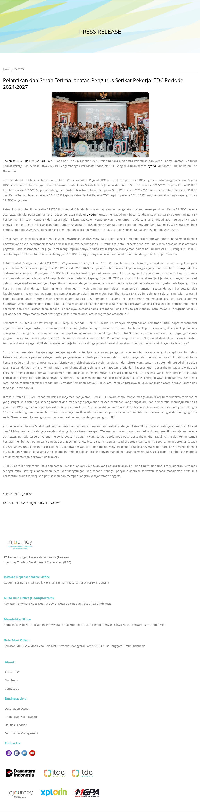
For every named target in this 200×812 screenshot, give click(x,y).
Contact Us (12, 688)
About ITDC (12, 672)
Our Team (11, 680)
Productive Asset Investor (21, 717)
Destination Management (21, 733)
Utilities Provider (16, 725)
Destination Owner (17, 708)
